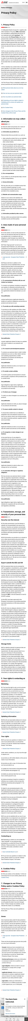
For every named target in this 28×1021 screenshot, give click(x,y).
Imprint (3, 1014)
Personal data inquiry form (17, 1016)
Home (3, 998)
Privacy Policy (5, 1016)
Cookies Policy (5, 877)
